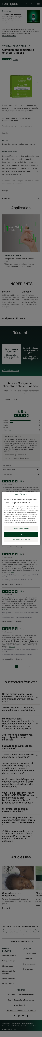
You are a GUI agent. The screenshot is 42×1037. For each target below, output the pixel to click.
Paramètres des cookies (21, 528)
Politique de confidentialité (28, 522)
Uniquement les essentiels (21, 540)
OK (21, 534)
